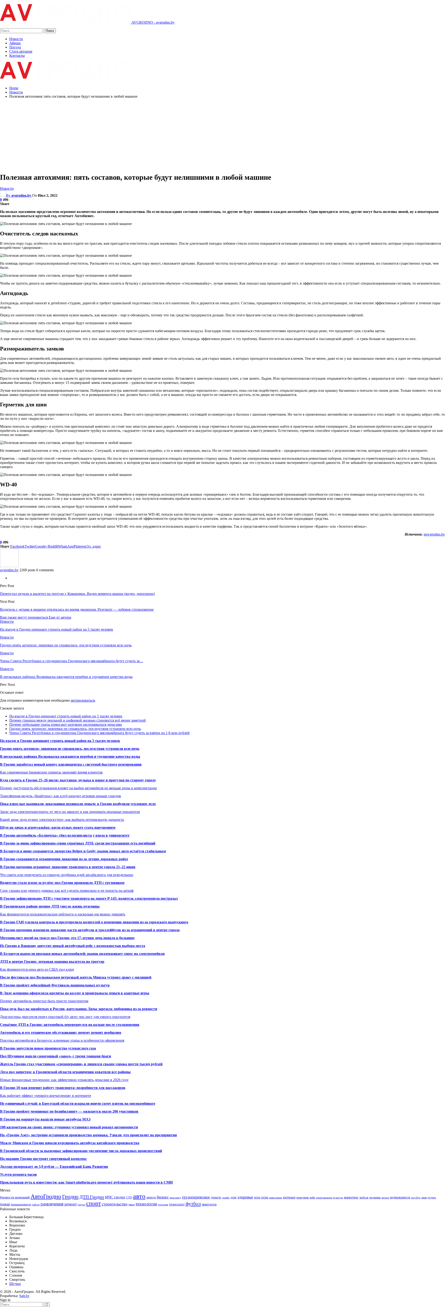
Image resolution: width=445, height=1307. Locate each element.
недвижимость (400, 1197)
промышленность (21, 1204)
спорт (93, 1203)
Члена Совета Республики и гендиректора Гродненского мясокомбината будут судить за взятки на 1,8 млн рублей (99, 733)
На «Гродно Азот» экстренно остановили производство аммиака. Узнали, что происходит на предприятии (88, 1135)
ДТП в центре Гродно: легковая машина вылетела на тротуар (52, 961)
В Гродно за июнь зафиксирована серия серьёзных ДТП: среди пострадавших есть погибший (77, 843)
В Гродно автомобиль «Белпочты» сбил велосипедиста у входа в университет (65, 835)
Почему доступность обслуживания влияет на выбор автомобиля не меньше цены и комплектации (78, 788)
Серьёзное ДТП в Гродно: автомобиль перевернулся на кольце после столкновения (69, 1025)
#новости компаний (15, 1197)
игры (264, 1197)
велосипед (175, 1197)
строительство (114, 1204)
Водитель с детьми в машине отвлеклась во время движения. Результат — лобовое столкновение (77, 609)
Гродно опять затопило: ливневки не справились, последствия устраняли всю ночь (75, 729)
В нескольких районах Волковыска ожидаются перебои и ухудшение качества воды (70, 756)
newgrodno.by (434, 534)
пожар (5, 1204)
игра (257, 1197)
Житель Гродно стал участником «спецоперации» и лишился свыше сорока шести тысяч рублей (81, 1064)
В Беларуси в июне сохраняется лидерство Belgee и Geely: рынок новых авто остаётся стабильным (83, 851)
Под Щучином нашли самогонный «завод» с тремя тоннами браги (55, 1056)
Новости (16, 39)
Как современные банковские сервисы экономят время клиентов (51, 772)
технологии (146, 1203)
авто (139, 1196)
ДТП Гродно (91, 1196)
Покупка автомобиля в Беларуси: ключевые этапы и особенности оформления (62, 1040)
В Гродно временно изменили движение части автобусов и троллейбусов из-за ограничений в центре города (90, 930)
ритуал (81, 1204)
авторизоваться (83, 700)
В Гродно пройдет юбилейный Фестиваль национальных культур (55, 985)
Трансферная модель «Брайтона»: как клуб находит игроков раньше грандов (60, 796)
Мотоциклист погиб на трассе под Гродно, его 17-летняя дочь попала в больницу (67, 938)
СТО (129, 1197)
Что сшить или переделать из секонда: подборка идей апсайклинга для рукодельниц (66, 875)
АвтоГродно (46, 1196)
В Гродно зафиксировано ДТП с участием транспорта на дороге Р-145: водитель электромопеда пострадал (89, 898)
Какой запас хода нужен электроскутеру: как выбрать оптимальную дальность (62, 820)
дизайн (225, 1197)
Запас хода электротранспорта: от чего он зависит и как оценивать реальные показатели (70, 812)
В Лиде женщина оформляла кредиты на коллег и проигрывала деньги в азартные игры (74, 993)
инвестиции (275, 1197)
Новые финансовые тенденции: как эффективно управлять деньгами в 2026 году (64, 1080)
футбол (193, 1204)
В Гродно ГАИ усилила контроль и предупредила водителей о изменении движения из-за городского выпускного (94, 922)
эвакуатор (209, 1204)
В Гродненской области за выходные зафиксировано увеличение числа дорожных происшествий (81, 1151)
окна (424, 1197)
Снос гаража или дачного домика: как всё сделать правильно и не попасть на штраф (67, 891)
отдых (432, 1197)
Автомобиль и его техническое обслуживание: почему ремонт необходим (60, 1032)
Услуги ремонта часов (18, 1174)
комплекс (79, 1159)
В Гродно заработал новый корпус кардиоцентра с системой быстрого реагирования (71, 764)
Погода (15, 47)
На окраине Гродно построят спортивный (35, 1159)
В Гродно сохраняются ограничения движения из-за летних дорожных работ (64, 859)
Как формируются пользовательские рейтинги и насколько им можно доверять (62, 914)
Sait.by (24, 1296)
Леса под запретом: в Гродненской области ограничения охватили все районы (65, 1072)
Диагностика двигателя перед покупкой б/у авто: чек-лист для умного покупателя (65, 1017)
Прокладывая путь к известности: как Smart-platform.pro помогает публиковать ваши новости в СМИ (86, 1182)
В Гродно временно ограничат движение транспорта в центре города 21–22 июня (67, 867)
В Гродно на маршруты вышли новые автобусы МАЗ (45, 1119)
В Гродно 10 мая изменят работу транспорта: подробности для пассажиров (62, 1088)
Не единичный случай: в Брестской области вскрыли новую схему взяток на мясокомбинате (77, 1103)
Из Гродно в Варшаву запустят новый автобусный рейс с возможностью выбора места (72, 946)
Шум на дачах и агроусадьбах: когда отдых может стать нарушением (57, 827)
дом (233, 1197)
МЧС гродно (115, 1197)
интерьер (289, 1197)
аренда (151, 1197)
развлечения (52, 1203)
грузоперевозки (196, 1197)
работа (36, 1204)
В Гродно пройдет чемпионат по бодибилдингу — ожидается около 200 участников (69, 1111)
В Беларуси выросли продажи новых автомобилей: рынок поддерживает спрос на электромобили (82, 954)
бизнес (163, 1197)
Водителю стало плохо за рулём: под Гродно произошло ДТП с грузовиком (62, 883)
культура (338, 1197)
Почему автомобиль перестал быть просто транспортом (44, 1001)
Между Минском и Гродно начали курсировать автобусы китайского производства (69, 1143)
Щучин (15, 1284)
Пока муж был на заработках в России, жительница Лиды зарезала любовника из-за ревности (78, 1009)
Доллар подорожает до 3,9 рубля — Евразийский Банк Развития (54, 1167)
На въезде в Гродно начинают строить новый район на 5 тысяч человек (65, 716)
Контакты (17, 56)
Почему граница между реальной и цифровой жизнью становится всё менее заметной (77, 720)
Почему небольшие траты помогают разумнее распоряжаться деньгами (65, 724)
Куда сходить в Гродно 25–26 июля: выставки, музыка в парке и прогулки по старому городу (78, 780)
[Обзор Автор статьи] (9, 566)
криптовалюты (324, 1197)
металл (385, 1197)
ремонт (70, 1204)
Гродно (70, 1197)
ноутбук (415, 1197)
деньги (216, 1197)
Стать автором (20, 51)
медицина (375, 1197)
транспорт (177, 1204)
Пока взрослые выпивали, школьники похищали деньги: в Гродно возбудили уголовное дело (78, 804)
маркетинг (351, 1197)
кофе (312, 1197)
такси (131, 1204)
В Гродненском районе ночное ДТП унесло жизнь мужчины (50, 906)
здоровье (245, 1197)
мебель (364, 1197)
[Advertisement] (222, 134)
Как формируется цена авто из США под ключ (37, 969)
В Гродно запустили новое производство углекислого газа (48, 1048)
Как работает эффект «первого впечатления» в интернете (45, 1096)
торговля (163, 1204)
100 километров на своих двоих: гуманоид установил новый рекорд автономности (69, 1127)
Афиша (15, 43)
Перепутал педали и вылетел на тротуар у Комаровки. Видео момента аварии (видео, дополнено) (77, 594)
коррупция (302, 1197)
